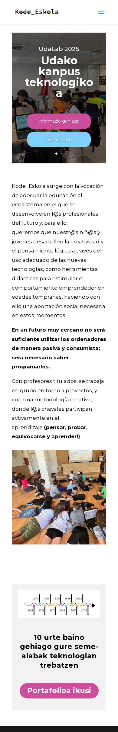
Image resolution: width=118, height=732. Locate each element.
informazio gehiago (59, 121)
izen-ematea (59, 139)
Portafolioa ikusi (59, 690)
